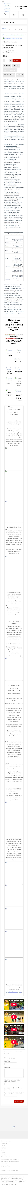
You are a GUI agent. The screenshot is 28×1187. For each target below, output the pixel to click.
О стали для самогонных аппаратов (10, 1170)
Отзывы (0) (20, 74)
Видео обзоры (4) (8, 74)
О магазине (4, 1143)
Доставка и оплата (6, 1141)
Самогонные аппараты (7, 1156)
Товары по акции (5, 1166)
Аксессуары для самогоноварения (9, 1159)
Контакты (3, 1154)
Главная (4, 28)
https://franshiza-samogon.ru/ (14, 992)
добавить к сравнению (11, 41)
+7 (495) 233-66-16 (21, 8)
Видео (2, 1150)
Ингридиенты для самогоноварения (10, 1161)
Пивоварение (4, 1163)
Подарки (16, 65)
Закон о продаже (5, 1168)
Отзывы (3, 1145)
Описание (7, 65)
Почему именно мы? (9, 70)
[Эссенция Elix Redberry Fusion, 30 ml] (14, 35)
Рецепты (3, 1148)
